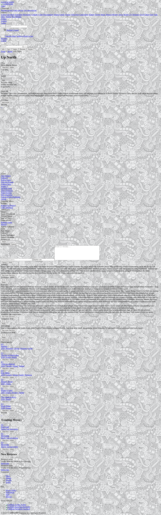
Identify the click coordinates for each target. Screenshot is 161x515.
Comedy (34, 15)
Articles (25, 36)
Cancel (13, 244)
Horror (97, 15)
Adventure (10, 15)
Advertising (10, 492)
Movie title (5, 463)
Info (3, 49)
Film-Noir (75, 15)
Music (103, 15)
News (121, 15)
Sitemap (9, 497)
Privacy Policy (11, 490)
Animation (19, 15)
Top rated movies (30, 10)
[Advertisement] (71, 128)
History (92, 15)
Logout (3, 41)
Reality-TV (128, 15)
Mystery (115, 15)
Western (18, 17)
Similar (30, 49)
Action (3, 15)
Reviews (23, 49)
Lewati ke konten (7, 2)
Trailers (19, 36)
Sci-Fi (142, 15)
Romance (136, 15)
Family (62, 15)
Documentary (48, 15)
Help (7, 495)
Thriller (8, 17)
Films (8, 476)
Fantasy (68, 15)
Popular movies (6, 10)
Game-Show (84, 15)
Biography (27, 15)
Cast (8, 49)
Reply (4, 282)
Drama (56, 15)
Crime (40, 15)
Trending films (10, 36)
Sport (151, 15)
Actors (30, 36)
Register (4, 39)
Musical (109, 15)
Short (147, 15)
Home (3, 51)
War (13, 17)
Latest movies (18, 10)
